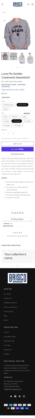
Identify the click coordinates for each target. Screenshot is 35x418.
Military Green (9, 105)
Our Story (7, 294)
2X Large (17, 121)
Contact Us (7, 298)
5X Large (17, 125)
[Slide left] (13, 67)
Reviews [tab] (6, 223)
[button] (2, 4)
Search (6, 320)
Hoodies (6, 354)
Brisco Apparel (19, 411)
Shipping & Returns (10, 303)
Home (4, 12)
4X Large (7, 125)
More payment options (17, 153)
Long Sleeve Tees (10, 336)
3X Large (27, 121)
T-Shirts (6, 332)
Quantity (4, 129)
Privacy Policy (8, 311)
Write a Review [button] (18, 219)
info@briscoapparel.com (13, 389)
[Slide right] (22, 67)
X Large (6, 121)
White (6, 109)
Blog (5, 316)
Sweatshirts (8, 350)
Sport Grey (22, 105)
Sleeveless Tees (9, 341)
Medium (15, 117)
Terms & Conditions (10, 307)
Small (5, 117)
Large (24, 117)
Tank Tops (7, 345)
